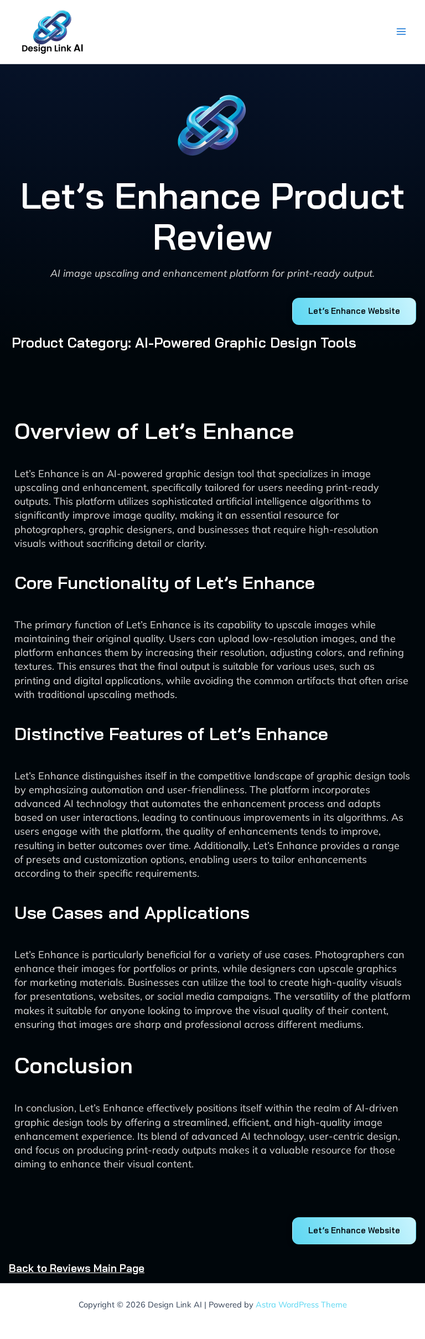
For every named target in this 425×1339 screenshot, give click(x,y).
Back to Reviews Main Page (76, 1268)
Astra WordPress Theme (301, 1304)
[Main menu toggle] (401, 32)
